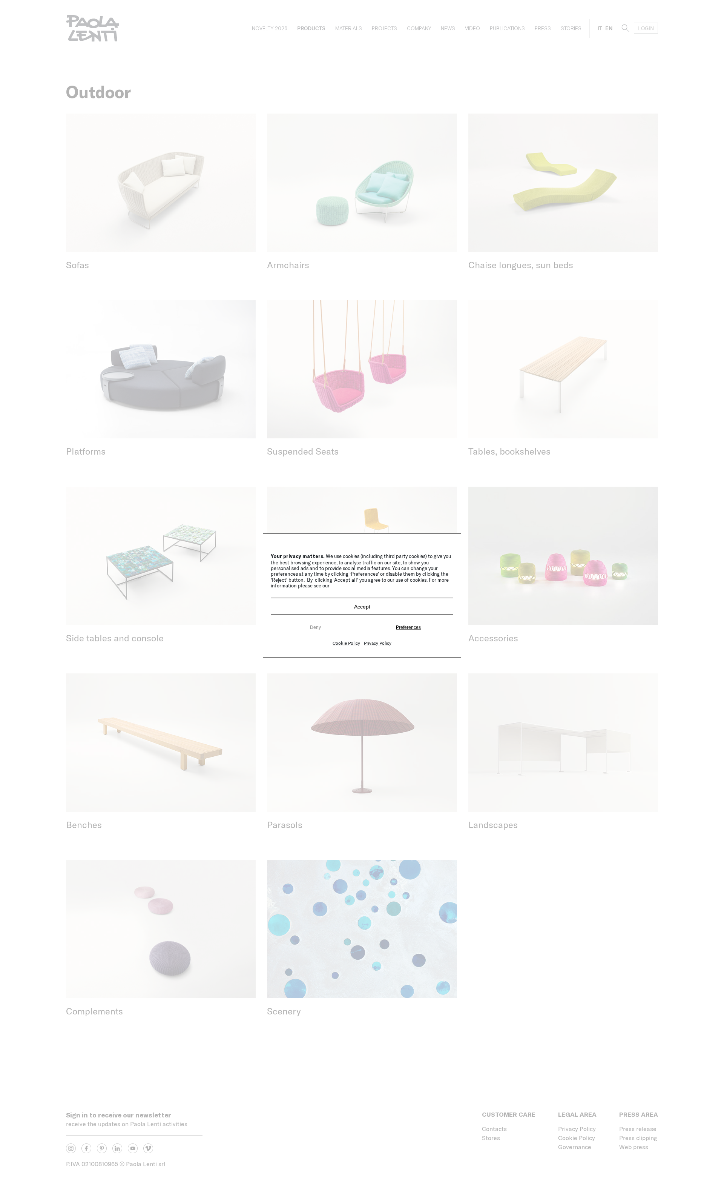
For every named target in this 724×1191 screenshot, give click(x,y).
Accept (362, 606)
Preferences (408, 627)
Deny (315, 627)
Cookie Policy (346, 642)
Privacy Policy (377, 642)
